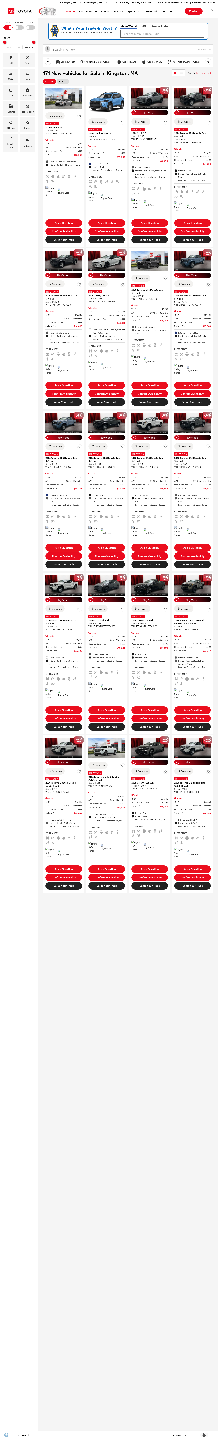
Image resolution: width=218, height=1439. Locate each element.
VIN (144, 26)
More (166, 11)
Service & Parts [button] (111, 11)
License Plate (159, 26)
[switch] (8, 25)
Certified (19, 22)
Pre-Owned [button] (86, 11)
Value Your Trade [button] (64, 239)
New (8, 22)
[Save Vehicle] (79, 116)
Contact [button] (194, 11)
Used (30, 22)
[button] (211, 11)
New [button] (69, 11)
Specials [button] (133, 11)
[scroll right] (208, 61)
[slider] (4, 42)
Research (152, 11)
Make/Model (128, 26)
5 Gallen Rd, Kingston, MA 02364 (133, 2)
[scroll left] (48, 61)
